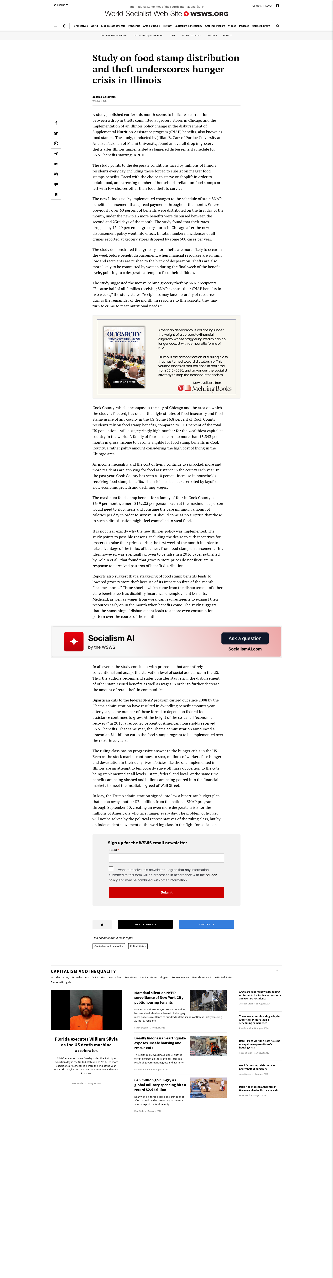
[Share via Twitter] (56, 133)
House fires (115, 977)
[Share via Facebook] (56, 123)
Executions (130, 977)
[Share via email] (56, 164)
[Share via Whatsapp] (56, 143)
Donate (227, 35)
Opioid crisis (99, 977)
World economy (60, 977)
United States (138, 946)
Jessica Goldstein (104, 97)
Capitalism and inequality (108, 946)
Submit (166, 892)
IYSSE (173, 35)
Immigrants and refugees (154, 977)
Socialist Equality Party (148, 35)
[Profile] (277, 6)
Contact (257, 5)
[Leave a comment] (56, 184)
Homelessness (80, 977)
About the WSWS (191, 35)
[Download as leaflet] (56, 174)
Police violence (180, 977)
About (268, 5)
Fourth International (114, 35)
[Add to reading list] (56, 194)
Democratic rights (61, 982)
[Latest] (64, 27)
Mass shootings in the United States (212, 977)
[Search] (277, 27)
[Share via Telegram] (56, 154)
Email (113, 850)
